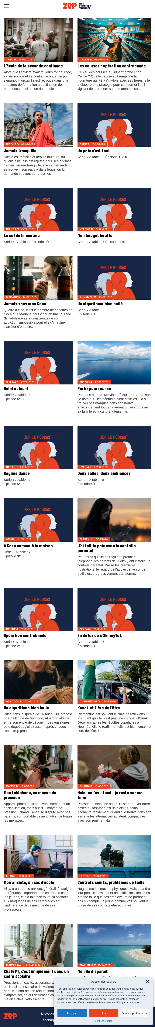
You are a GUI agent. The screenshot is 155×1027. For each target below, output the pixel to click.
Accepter (72, 1013)
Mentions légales (103, 1021)
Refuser (103, 1013)
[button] (147, 981)
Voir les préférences (134, 1013)
